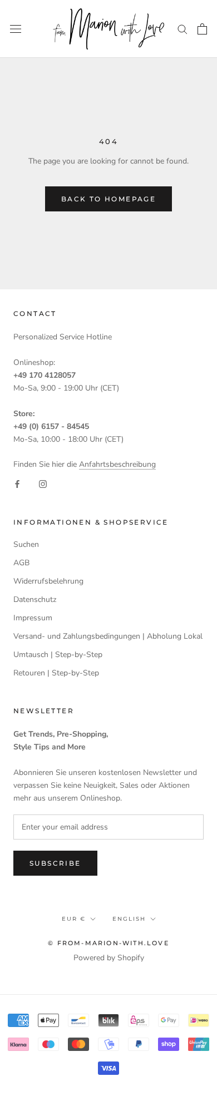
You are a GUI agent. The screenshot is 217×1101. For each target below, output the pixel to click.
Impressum (32, 618)
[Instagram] (43, 483)
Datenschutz (34, 599)
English (129, 918)
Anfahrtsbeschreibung (117, 464)
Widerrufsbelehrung (48, 581)
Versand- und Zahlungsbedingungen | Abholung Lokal (108, 636)
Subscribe (55, 863)
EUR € (74, 918)
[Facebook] (17, 483)
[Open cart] (202, 28)
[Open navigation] (15, 28)
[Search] (182, 28)
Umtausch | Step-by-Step (57, 654)
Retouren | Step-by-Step (56, 673)
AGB (21, 562)
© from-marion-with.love (108, 943)
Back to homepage (108, 199)
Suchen (26, 544)
